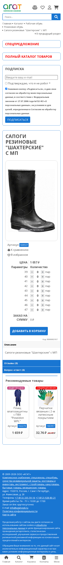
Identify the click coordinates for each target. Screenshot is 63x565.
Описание (10, 344)
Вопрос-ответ (14, 369)
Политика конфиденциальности (19, 511)
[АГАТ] (12, 7)
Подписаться (17, 120)
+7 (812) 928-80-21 (46, 497)
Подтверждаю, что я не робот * (28, 83)
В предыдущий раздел (48, 33)
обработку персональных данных (24, 527)
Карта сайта (9, 514)
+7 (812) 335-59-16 (25, 497)
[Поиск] (56, 16)
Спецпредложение (22, 44)
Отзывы (11, 363)
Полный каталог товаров (28, 56)
